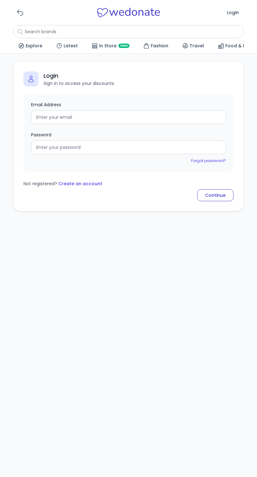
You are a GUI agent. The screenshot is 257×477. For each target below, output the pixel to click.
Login (233, 12)
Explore (34, 46)
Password (41, 135)
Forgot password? (208, 160)
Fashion (159, 46)
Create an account (80, 184)
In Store (113, 46)
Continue (215, 195)
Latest (71, 46)
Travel (197, 46)
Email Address (46, 105)
